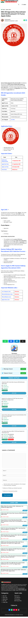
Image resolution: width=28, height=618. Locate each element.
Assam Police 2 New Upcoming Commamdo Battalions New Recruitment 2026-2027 (13, 556)
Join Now (23, 368)
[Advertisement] (14, 66)
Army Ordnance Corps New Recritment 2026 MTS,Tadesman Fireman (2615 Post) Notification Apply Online (13, 521)
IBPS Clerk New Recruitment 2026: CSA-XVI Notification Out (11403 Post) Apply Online (14, 536)
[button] (18, 5)
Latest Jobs (8, 9)
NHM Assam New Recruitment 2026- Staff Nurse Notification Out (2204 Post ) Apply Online (12, 542)
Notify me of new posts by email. (10, 491)
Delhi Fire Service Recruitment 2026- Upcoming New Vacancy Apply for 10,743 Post (13, 529)
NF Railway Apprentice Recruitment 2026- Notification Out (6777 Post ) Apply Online (13, 570)
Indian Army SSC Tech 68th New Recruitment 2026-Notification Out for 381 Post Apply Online (13, 563)
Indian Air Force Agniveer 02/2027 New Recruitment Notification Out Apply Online (13, 549)
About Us (18, 595)
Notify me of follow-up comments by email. (12, 488)
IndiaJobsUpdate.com (22, 589)
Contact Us (18, 597)
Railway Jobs (5, 599)
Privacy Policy (18, 600)
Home (3, 9)
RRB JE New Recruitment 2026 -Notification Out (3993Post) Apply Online (12, 507)
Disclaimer (18, 599)
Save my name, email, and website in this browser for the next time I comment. (15, 484)
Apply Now (14, 393)
